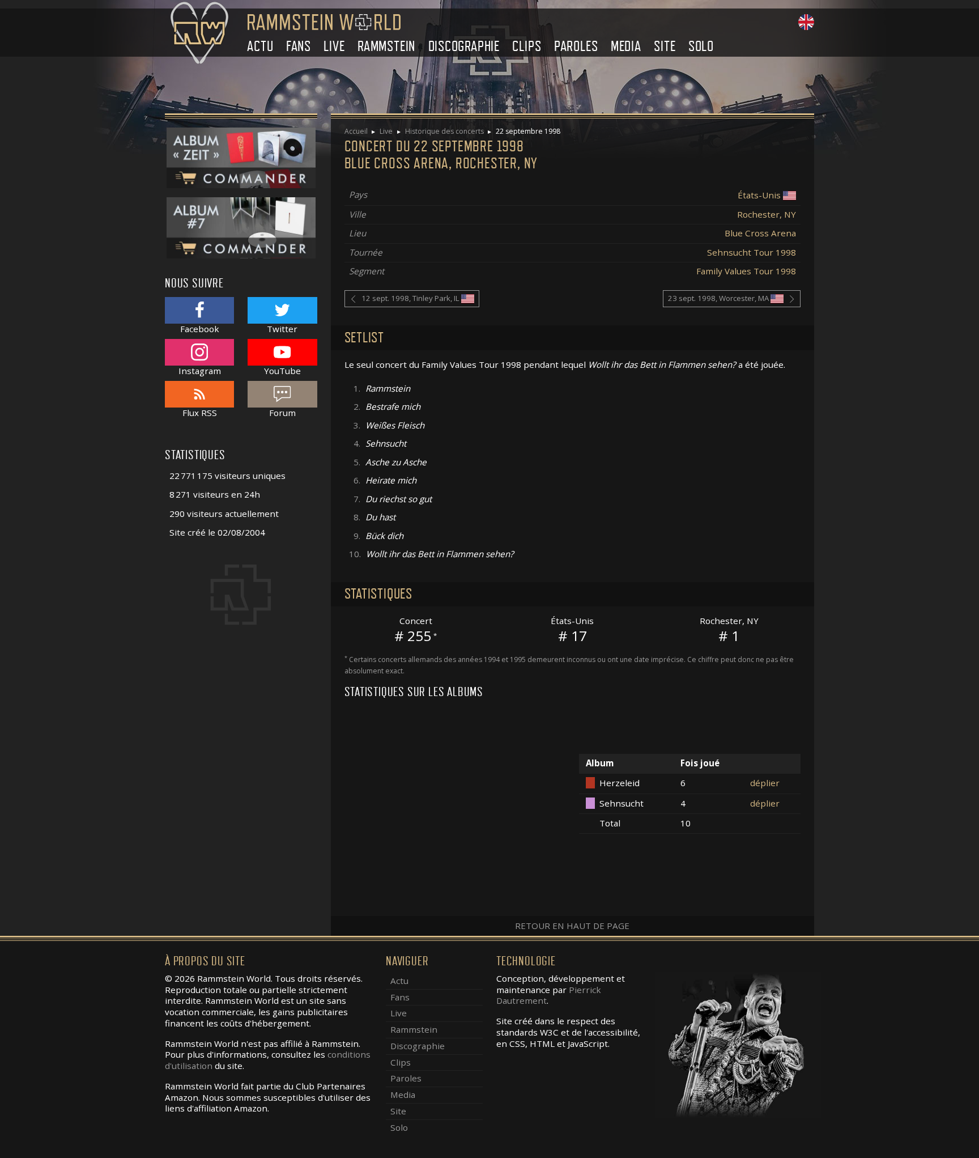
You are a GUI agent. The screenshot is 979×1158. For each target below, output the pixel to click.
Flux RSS (199, 412)
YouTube (282, 370)
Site (664, 46)
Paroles (576, 46)
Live (334, 46)
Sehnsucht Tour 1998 (751, 252)
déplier (765, 782)
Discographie (464, 46)
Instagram (199, 370)
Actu (260, 46)
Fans (298, 46)
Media (626, 46)
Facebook (199, 328)
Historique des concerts (444, 131)
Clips (526, 46)
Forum (282, 412)
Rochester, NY (766, 214)
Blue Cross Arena (760, 233)
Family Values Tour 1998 (746, 271)
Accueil (356, 131)
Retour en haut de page (572, 925)
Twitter (282, 328)
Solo (701, 46)
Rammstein (386, 46)
